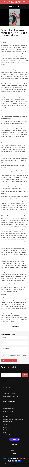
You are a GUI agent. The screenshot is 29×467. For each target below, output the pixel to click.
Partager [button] (5, 42)
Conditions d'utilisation (8, 411)
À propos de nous (7, 384)
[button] (2, 6)
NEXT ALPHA (8, 463)
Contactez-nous (6, 387)
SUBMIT (25, 375)
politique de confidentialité (9, 405)
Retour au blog (15, 326)
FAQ (4, 390)
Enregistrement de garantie (9, 393)
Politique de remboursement (9, 408)
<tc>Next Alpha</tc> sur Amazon (10, 396)
